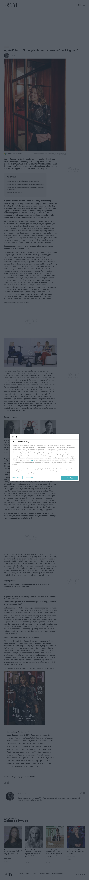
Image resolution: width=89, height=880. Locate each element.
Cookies (23, 472)
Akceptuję (69, 478)
